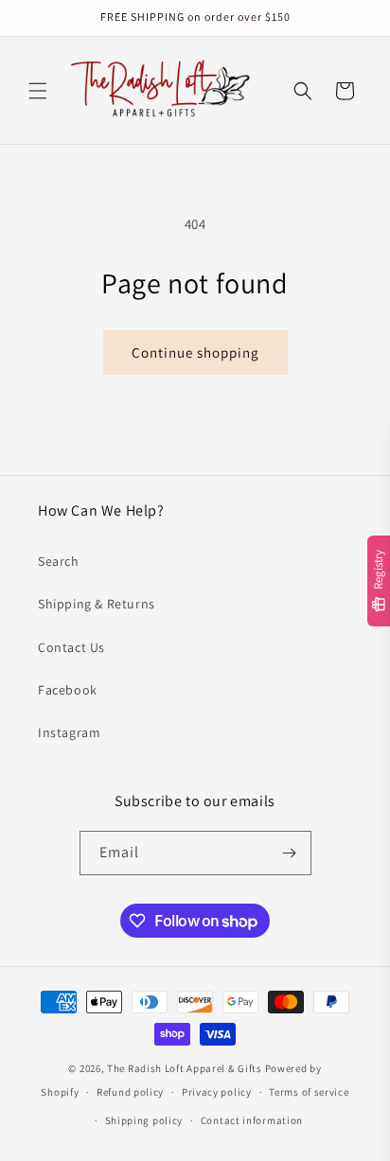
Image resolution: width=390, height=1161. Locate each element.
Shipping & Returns (96, 603)
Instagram (69, 732)
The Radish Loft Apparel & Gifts (185, 1068)
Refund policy (130, 1092)
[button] (38, 91)
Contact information (252, 1120)
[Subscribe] (289, 853)
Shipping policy (144, 1120)
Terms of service (308, 1092)
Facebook (68, 689)
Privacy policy (217, 1092)
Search (59, 561)
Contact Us (71, 647)
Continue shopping (195, 352)
